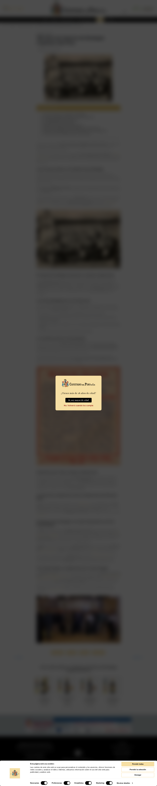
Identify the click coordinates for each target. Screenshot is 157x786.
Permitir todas (138, 764)
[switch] (67, 783)
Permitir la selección (138, 769)
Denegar (137, 775)
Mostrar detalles (123, 783)
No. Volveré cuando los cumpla (78, 405)
